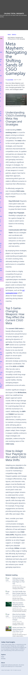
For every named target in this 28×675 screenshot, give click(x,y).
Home (9, 34)
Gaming (14, 34)
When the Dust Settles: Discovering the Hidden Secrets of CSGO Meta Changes (19, 617)
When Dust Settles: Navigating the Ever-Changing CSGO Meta (18, 604)
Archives (3, 658)
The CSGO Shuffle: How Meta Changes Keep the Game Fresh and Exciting (19, 593)
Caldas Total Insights (14, 13)
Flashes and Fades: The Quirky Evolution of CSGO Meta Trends (18, 629)
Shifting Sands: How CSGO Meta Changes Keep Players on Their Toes (18, 580)
